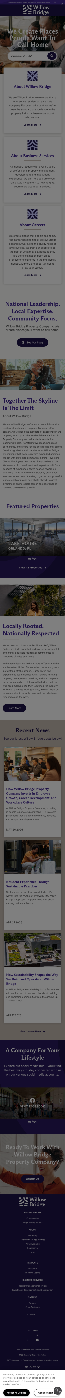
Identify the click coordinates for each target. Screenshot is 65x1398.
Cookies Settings (47, 1392)
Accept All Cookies (16, 1392)
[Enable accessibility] (58, 1391)
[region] (32, 1384)
